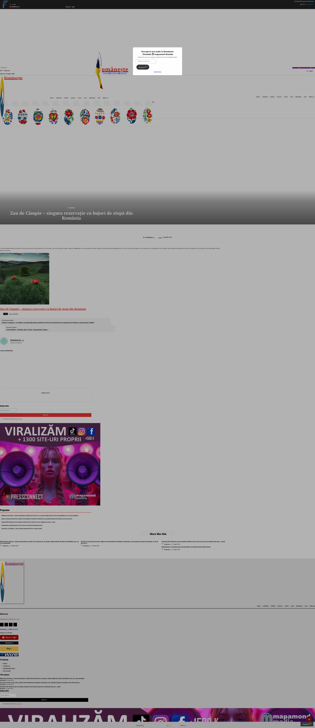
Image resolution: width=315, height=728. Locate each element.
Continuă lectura (157, 71)
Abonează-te (141, 67)
